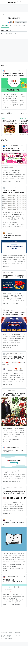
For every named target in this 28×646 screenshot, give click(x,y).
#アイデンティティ (16, 481)
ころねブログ (8, 390)
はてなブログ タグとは (6, 635)
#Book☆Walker (7, 181)
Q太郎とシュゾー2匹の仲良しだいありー (14, 353)
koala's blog (8, 520)
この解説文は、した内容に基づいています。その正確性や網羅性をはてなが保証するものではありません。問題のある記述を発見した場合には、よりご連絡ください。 (8, 34)
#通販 (14, 226)
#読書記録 (12, 564)
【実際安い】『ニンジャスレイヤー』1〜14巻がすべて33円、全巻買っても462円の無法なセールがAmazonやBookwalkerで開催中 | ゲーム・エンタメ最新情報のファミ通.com (9, 121)
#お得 (10, 384)
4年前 (11, 272)
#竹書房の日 (15, 105)
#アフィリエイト (7, 604)
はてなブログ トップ (7, 14)
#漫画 (22, 224)
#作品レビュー (6, 107)
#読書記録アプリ (20, 564)
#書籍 (8, 226)
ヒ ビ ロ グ (8, 233)
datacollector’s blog (10, 187)
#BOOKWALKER (7, 105)
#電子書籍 (14, 222)
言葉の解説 (5, 25)
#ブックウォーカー (7, 303)
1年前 (22, 145)
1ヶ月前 (18, 71)
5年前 (13, 520)
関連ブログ (22, 25)
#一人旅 (5, 570)
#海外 (22, 568)
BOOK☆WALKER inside (11, 71)
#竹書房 (21, 105)
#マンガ (5, 439)
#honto (14, 566)
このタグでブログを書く (20, 22)
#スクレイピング (7, 224)
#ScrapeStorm (16, 224)
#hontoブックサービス (8, 568)
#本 (11, 226)
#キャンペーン (6, 441)
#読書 (4, 564)
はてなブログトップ (5, 636)
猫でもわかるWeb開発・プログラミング (14, 576)
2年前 (16, 187)
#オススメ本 (20, 226)
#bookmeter (6, 266)
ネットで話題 (13, 25)
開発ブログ (18, 635)
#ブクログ (17, 568)
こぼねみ (7, 272)
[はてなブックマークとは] (11, 113)
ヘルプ (13, 635)
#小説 (4, 226)
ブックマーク (5, 118)
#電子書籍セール (17, 303)
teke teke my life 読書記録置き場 (13, 145)
